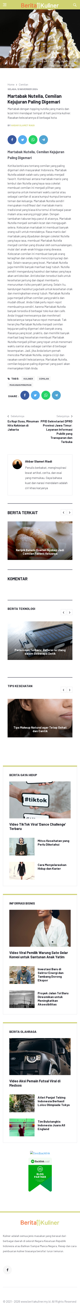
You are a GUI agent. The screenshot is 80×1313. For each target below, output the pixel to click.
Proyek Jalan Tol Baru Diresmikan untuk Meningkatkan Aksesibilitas (53, 998)
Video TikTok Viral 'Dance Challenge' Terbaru (37, 826)
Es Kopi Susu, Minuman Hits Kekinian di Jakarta (23, 425)
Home (11, 84)
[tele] (43, 139)
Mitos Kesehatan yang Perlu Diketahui (53, 842)
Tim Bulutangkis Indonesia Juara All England (51, 1125)
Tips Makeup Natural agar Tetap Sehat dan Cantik (40, 729)
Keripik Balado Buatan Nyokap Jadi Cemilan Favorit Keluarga (40, 551)
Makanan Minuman (20, 384)
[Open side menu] (4, 5)
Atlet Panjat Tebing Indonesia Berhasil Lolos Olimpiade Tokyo (54, 1101)
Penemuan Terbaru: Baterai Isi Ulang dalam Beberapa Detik (40, 651)
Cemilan (23, 84)
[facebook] (12, 139)
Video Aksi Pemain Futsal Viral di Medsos (34, 1083)
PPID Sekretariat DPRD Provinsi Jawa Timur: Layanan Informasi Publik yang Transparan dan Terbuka (56, 431)
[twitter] (22, 139)
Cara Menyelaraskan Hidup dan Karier (52, 866)
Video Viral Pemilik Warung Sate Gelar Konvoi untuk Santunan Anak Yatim (38, 954)
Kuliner (28, 378)
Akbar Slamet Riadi (23, 125)
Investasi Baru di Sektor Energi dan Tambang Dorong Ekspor (50, 974)
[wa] (33, 139)
